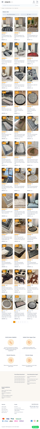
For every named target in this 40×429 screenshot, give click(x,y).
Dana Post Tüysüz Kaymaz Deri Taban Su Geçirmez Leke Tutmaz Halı (7, 289)
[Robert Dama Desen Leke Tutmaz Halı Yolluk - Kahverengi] (7, 123)
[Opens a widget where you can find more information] (35, 427)
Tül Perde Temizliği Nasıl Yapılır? (7, 395)
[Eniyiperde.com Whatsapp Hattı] (37, 421)
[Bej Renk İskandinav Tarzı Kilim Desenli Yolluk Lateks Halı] (20, 24)
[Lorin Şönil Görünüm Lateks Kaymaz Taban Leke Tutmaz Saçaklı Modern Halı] (20, 200)
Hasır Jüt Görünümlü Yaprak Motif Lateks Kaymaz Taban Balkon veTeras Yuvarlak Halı (32, 161)
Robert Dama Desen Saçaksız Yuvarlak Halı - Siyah (18, 110)
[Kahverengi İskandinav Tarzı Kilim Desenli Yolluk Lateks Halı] (32, 24)
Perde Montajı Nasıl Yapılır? (32, 374)
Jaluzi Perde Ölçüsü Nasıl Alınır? (19, 379)
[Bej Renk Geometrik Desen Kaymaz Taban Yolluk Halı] (20, 49)
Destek (15, 404)
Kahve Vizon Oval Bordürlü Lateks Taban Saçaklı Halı (19, 187)
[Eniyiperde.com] (18, 2)
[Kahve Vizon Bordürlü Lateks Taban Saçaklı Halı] (7, 200)
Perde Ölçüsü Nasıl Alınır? (19, 374)
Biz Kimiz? (16, 406)
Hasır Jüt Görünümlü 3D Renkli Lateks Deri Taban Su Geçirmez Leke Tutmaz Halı (19, 238)
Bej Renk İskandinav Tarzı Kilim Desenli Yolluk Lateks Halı (19, 36)
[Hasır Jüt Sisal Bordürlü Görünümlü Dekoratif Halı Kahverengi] (20, 251)
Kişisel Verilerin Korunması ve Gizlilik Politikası (19, 410)
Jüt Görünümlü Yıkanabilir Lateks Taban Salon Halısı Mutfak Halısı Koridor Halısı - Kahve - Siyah (19, 315)
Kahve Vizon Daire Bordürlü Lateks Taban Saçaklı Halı (32, 187)
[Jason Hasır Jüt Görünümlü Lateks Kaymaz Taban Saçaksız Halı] (32, 123)
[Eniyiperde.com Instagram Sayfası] (34, 421)
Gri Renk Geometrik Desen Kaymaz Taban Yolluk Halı (7, 61)
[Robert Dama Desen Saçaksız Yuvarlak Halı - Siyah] (20, 98)
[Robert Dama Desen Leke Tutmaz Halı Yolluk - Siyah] (7, 98)
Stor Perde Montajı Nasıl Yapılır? (32, 379)
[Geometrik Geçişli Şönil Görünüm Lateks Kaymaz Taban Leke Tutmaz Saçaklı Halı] (7, 148)
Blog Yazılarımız (4, 412)
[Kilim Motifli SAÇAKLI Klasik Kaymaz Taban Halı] (32, 49)
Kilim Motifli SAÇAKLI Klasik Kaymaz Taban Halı (32, 61)
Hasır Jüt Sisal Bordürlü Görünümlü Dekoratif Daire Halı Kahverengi (32, 238)
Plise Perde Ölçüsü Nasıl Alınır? (19, 382)
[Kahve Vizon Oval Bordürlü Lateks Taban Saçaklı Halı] (20, 175)
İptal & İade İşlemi (5, 409)
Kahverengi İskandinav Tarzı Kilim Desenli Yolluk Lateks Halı (32, 36)
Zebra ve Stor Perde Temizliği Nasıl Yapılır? (6, 391)
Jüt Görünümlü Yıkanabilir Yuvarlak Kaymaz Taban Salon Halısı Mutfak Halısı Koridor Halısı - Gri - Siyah (6, 315)
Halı (13, 8)
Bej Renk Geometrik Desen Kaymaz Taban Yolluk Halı (19, 61)
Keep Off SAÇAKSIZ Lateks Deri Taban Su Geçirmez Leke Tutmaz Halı (7, 187)
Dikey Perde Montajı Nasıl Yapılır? (31, 384)
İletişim (15, 413)
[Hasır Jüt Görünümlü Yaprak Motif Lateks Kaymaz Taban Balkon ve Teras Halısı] (20, 123)
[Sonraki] (27, 322)
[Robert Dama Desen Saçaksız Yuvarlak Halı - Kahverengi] (32, 98)
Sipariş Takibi (4, 406)
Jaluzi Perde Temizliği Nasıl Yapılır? (6, 393)
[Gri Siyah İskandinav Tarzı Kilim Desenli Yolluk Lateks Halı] (7, 24)
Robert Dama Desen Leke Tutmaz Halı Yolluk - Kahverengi (6, 135)
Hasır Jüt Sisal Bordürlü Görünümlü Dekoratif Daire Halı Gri (7, 263)
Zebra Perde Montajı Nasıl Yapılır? (31, 377)
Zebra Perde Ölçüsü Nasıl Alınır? (19, 376)
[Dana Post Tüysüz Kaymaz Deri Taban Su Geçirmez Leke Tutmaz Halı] (7, 276)
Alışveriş (3, 404)
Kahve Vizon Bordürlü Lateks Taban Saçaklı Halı (7, 212)
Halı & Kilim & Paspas (8, 8)
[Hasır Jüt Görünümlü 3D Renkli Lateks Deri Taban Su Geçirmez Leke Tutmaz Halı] (20, 226)
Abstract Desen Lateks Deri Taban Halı (32, 85)
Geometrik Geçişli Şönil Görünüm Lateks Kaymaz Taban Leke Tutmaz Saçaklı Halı (7, 161)
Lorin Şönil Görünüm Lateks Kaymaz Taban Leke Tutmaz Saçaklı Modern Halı (19, 213)
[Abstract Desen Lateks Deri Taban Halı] (32, 73)
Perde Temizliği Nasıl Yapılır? (6, 388)
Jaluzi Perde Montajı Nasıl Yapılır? (31, 381)
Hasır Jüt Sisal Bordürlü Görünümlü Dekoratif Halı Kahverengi (19, 263)
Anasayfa (3, 8)
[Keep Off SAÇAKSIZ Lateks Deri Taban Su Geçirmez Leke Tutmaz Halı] (7, 175)
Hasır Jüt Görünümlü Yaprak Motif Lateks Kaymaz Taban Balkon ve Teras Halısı (19, 135)
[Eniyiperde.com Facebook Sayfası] (31, 421)
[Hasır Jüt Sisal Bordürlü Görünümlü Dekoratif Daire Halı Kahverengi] (32, 226)
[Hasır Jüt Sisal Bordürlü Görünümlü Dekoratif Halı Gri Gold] (32, 251)
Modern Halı (16, 8)
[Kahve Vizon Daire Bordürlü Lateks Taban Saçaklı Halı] (32, 175)
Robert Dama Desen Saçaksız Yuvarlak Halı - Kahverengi (31, 110)
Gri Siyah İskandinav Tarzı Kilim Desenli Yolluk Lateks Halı (7, 36)
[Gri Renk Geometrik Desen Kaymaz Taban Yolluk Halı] (7, 49)
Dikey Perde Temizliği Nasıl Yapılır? (6, 397)
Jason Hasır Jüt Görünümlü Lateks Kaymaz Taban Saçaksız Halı (32, 135)
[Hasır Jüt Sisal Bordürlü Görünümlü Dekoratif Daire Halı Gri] (7, 251)
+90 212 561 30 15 (34, 406)
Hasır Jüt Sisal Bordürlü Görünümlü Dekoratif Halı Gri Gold (32, 263)
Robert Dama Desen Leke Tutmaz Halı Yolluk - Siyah (6, 110)
